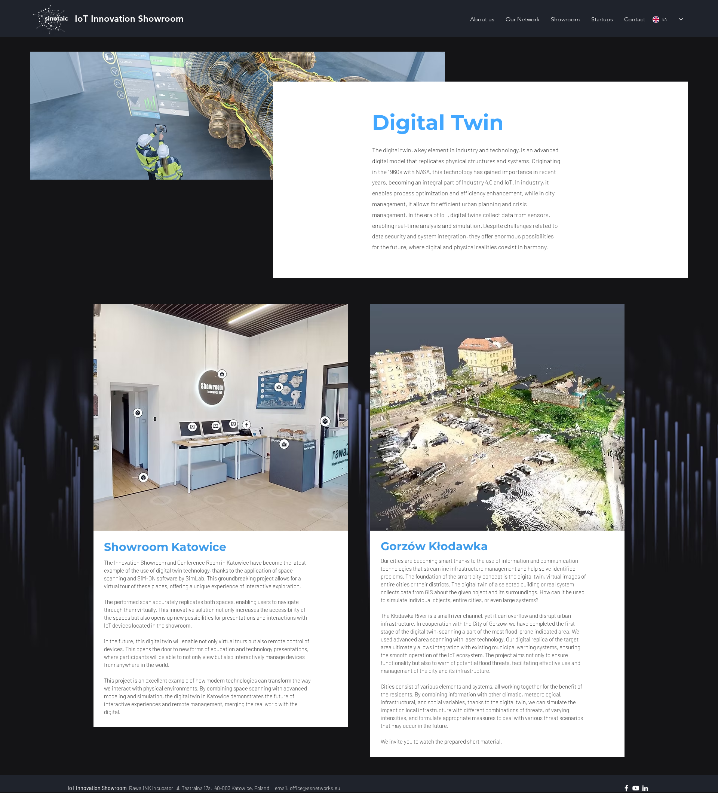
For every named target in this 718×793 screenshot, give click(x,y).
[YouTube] (636, 788)
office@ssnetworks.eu (315, 788)
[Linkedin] (645, 788)
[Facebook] (626, 788)
